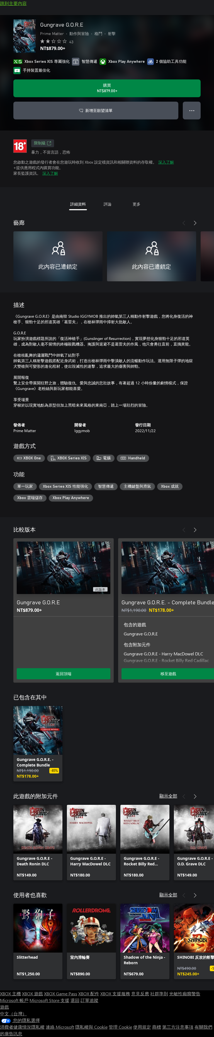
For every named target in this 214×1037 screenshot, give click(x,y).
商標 (156, 1027)
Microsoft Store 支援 (49, 1000)
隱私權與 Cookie (91, 1027)
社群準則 (159, 993)
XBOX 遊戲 (32, 993)
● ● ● (191, 110)
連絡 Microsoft (60, 1027)
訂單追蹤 (89, 1000)
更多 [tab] (136, 204)
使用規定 (142, 1027)
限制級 (40, 143)
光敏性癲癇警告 (184, 993)
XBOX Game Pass (60, 993)
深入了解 (166, 162)
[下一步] (195, 223)
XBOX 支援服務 (115, 993)
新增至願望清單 (99, 110)
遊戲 (4, 1007)
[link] (37, 743)
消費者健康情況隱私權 (22, 1027)
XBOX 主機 (10, 993)
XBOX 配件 (88, 993)
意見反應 (140, 993)
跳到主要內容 (13, 3)
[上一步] (183, 223)
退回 (74, 1000)
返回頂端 (63, 673)
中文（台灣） (13, 1013)
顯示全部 (168, 796)
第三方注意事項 (177, 1027)
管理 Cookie (120, 1027)
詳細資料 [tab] (78, 204)
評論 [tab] (107, 204)
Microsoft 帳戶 (14, 1000)
